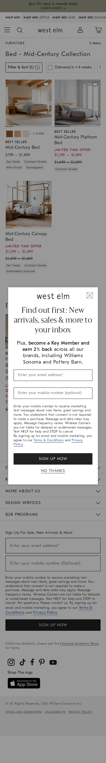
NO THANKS (53, 470)
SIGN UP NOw (53, 458)
